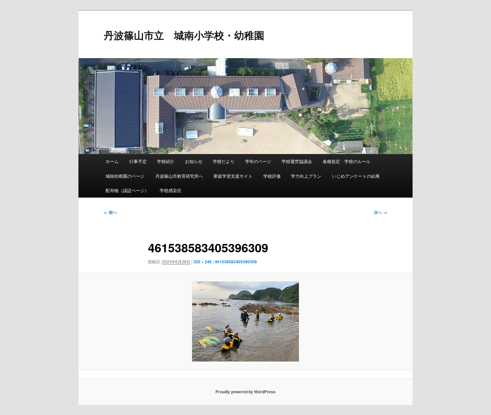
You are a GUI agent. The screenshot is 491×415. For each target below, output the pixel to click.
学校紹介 (165, 161)
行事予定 (138, 161)
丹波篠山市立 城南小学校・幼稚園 (184, 35)
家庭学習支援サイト (233, 176)
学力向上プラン (306, 176)
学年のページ (258, 161)
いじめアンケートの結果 (356, 176)
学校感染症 (170, 190)
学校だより (223, 161)
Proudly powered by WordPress (245, 392)
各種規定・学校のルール (346, 161)
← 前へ (110, 212)
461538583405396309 (236, 262)
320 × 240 (202, 262)
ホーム (112, 161)
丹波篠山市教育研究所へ (179, 176)
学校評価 (272, 176)
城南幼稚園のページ (125, 176)
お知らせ (193, 161)
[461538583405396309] (245, 321)
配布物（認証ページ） (127, 190)
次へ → (380, 212)
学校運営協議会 (297, 161)
